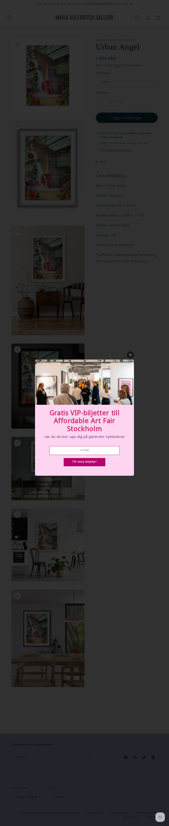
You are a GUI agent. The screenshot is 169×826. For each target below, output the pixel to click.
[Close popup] (130, 354)
